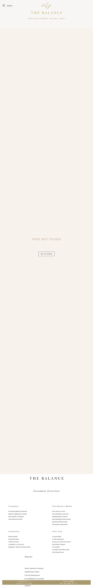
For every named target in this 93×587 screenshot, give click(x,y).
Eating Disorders (13, 539)
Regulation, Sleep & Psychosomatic (19, 547)
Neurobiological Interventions (61, 519)
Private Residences (58, 539)
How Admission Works (15, 519)
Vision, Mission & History (34, 568)
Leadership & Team (32, 572)
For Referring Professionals (60, 550)
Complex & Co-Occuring (15, 544)
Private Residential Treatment (17, 511)
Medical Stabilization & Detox (17, 514)
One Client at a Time (58, 511)
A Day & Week (56, 537)
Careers (28, 586)
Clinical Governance (32, 575)
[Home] (46, 7)
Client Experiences (58, 552)
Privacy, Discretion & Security (61, 542)
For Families (56, 547)
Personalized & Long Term (60, 514)
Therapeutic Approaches (60, 524)
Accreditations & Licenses (34, 579)
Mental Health (12, 537)
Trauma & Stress (13, 542)
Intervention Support (58, 544)
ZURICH (62, 19)
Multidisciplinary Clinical (59, 517)
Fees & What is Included (15, 517)
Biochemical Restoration (59, 522)
